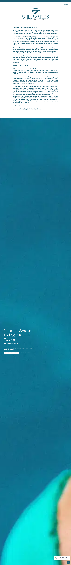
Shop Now (47, 1)
